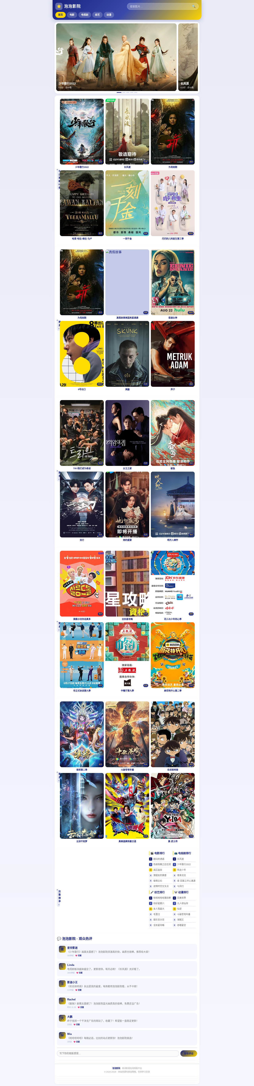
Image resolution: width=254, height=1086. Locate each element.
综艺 (97, 14)
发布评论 (188, 1053)
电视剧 (84, 14)
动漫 (109, 14)
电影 (72, 14)
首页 (60, 14)
